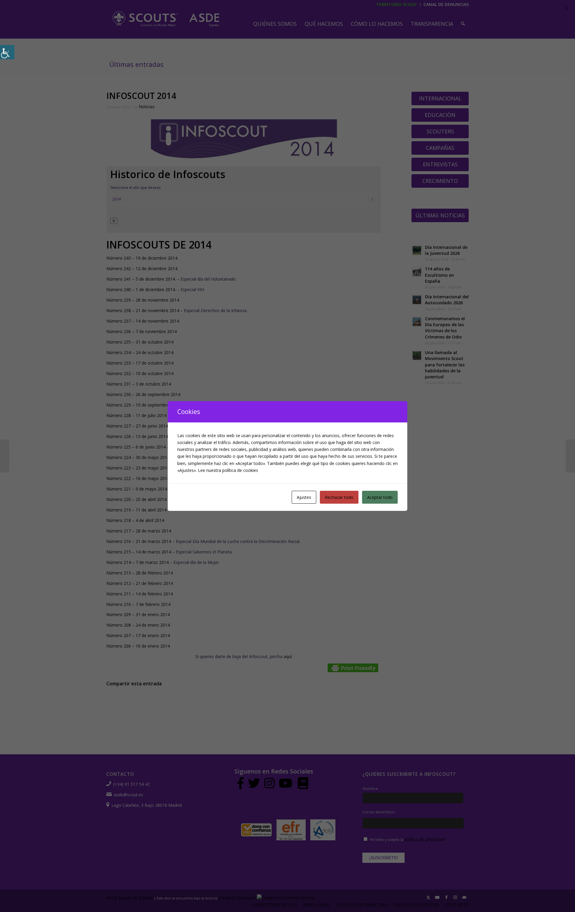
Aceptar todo (380, 497)
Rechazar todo (339, 497)
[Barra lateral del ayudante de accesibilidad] (7, 52)
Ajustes (304, 497)
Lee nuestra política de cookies (228, 470)
